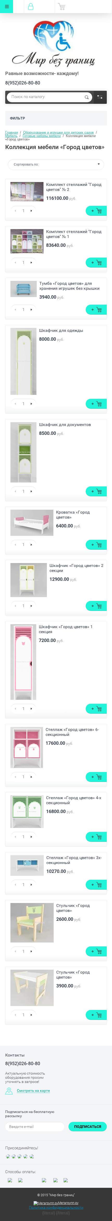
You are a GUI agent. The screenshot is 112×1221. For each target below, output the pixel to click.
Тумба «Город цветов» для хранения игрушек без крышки (69, 286)
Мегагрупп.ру (68, 1203)
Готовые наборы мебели (42, 136)
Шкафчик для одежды (61, 330)
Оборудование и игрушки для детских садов (58, 132)
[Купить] (96, 211)
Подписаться (87, 1127)
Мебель (11, 136)
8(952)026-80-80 (22, 83)
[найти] (86, 97)
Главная (11, 132)
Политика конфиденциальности (56, 1207)
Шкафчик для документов (65, 424)
